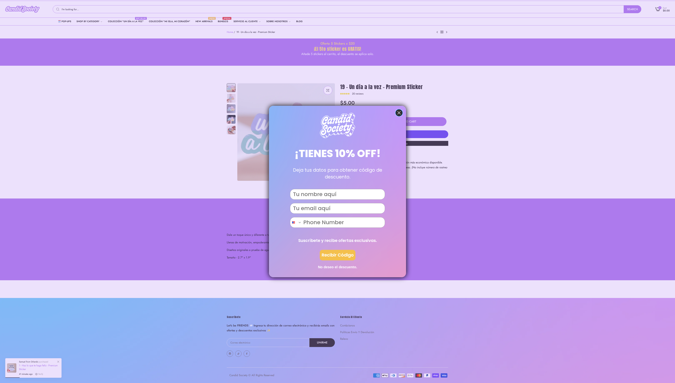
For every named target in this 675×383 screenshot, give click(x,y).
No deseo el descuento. (337, 267)
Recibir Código (338, 255)
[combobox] (296, 222)
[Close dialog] (399, 112)
